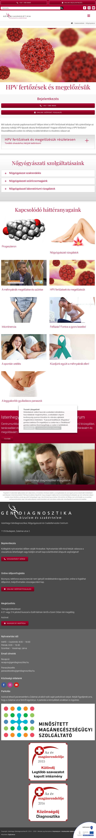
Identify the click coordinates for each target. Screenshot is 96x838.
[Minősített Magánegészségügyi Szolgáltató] (48, 704)
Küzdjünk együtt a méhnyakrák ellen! (69, 363)
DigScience (11, 834)
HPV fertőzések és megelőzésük (67, 289)
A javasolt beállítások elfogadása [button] (48, 428)
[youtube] (93, 8)
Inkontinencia (9, 326)
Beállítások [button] (29, 428)
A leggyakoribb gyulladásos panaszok (22, 400)
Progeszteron (9, 246)
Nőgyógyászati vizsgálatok (64, 252)
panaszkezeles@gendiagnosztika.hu (18, 671)
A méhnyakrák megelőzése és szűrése (22, 289)
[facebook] (84, 8)
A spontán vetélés (11, 363)
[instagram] (89, 8)
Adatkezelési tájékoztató (69, 831)
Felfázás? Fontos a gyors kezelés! (68, 326)
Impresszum (56, 831)
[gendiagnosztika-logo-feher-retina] (36, 505)
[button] (48, 173)
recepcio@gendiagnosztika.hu (15, 662)
